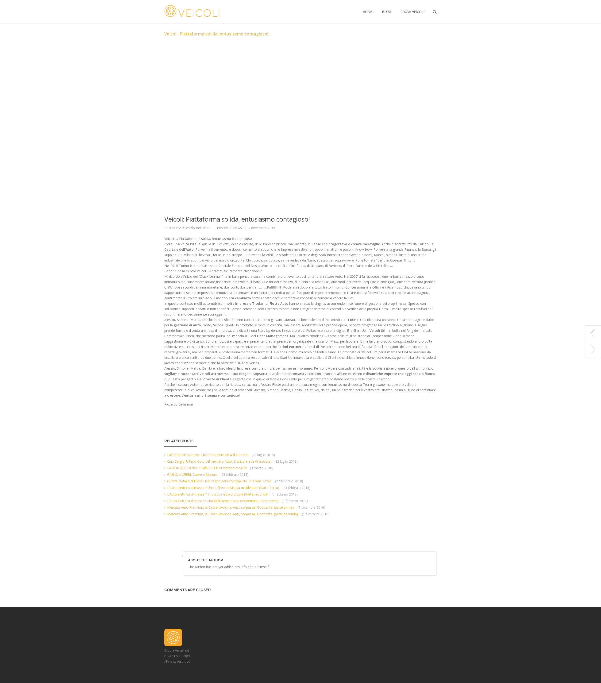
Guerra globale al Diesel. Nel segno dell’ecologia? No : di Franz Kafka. (219, 481)
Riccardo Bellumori (196, 228)
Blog (386, 11)
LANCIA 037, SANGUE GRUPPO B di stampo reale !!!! (207, 468)
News (237, 228)
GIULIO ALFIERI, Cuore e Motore (192, 474)
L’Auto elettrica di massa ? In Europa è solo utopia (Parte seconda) (217, 494)
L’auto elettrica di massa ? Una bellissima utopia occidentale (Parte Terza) (223, 487)
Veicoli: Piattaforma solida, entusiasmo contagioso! (237, 219)
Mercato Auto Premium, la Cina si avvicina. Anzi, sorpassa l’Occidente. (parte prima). (230, 507)
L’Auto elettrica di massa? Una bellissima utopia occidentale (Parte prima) (222, 501)
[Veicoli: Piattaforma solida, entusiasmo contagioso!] (293, 132)
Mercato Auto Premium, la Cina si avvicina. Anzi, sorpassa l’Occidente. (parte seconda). (233, 514)
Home (368, 11)
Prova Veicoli (413, 11)
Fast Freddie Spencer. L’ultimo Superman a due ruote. (207, 455)
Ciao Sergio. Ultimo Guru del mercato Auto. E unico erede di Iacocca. (219, 461)
